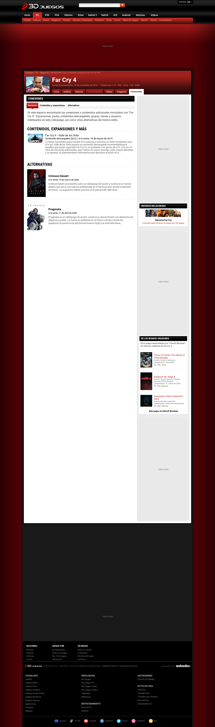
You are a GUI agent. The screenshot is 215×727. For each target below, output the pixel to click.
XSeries (68, 15)
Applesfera (30, 704)
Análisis (66, 20)
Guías (109, 20)
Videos (154, 15)
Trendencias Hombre (148, 696)
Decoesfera (143, 700)
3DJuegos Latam (89, 690)
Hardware (99, 20)
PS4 (57, 15)
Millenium (86, 697)
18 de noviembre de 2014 (86, 85)
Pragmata (54, 209)
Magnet (28, 711)
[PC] (153, 20)
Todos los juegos (59, 653)
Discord (62, 721)
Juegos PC (44, 72)
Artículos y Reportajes (83, 20)
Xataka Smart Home (34, 693)
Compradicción (145, 703)
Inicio (27, 15)
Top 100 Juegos (59, 656)
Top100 (144, 20)
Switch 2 (92, 15)
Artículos (30, 656)
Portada (27, 20)
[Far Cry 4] (38, 84)
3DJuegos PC (87, 682)
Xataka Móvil (31, 682)
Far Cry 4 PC (56, 72)
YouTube (92, 721)
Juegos (33, 665)
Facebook (109, 721)
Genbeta (29, 707)
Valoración (57, 659)
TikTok (77, 721)
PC (37, 15)
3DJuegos (29, 72)
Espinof (85, 711)
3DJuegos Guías (89, 686)
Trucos (117, 20)
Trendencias (143, 693)
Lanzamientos (165, 20)
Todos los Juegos (131, 20)
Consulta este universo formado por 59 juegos (163, 223)
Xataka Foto (31, 686)
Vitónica (141, 689)
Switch (104, 15)
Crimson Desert (58, 176)
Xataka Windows (33, 697)
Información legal (86, 656)
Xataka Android (32, 690)
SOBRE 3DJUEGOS (110, 666)
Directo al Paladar (146, 679)
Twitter (125, 721)
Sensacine (86, 707)
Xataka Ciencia (32, 700)
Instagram (141, 721)
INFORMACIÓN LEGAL (128, 666)
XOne (81, 15)
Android (126, 15)
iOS (115, 15)
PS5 (47, 15)
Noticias (140, 15)
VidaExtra (85, 693)
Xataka (28, 679)
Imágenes (56, 20)
